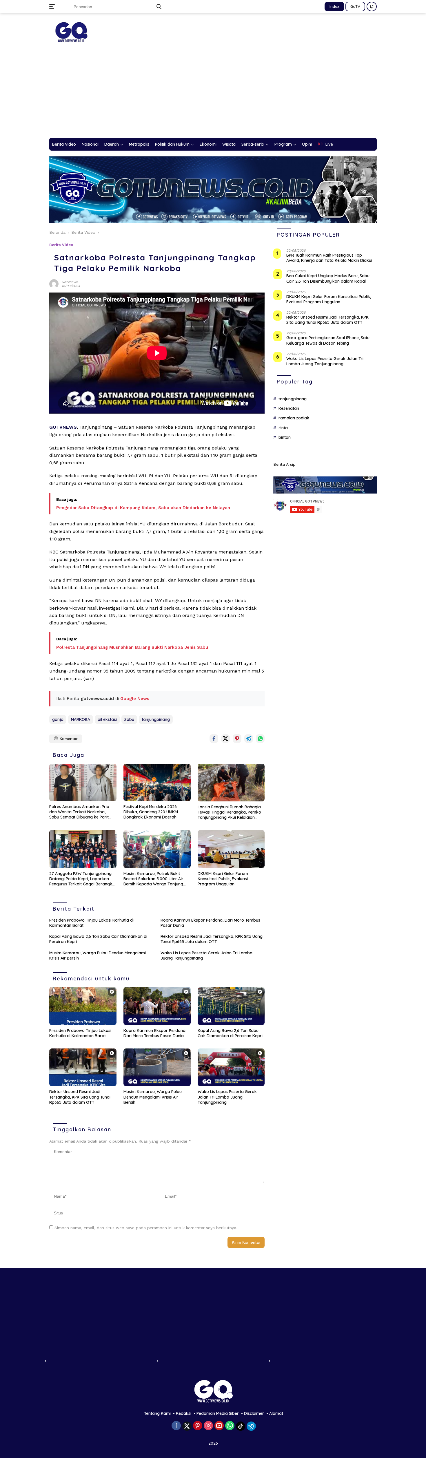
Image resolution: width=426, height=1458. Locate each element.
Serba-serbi (252, 144)
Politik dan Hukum (172, 144)
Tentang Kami (157, 1413)
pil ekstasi (107, 719)
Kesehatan (288, 408)
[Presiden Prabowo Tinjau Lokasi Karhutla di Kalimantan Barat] (82, 1006)
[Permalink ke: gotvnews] (54, 283)
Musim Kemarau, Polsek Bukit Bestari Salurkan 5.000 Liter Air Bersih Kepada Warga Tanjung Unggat (153, 879)
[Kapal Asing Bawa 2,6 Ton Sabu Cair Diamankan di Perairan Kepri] (231, 1006)
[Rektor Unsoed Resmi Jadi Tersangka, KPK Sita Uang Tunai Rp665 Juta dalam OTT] (82, 1067)
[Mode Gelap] (372, 6)
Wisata (229, 144)
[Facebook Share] (214, 738)
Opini (307, 144)
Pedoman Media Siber (217, 1413)
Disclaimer (254, 1413)
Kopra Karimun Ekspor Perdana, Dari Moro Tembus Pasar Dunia (210, 923)
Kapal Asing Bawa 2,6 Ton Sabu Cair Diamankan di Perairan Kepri (98, 939)
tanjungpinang (156, 719)
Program (283, 144)
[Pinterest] (197, 1426)
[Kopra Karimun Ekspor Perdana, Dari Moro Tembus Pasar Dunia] (157, 1006)
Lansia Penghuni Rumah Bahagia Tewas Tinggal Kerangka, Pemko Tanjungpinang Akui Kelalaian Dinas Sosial (229, 812)
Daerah (111, 144)
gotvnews (69, 282)
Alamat (276, 1413)
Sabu (129, 719)
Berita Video (64, 144)
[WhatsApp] (229, 1426)
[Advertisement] (213, 94)
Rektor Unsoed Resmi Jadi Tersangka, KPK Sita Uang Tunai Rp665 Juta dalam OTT (212, 939)
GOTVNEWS (63, 427)
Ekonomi (208, 144)
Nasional (90, 144)
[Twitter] (187, 1426)
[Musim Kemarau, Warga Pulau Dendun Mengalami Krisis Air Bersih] (157, 1067)
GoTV (355, 6)
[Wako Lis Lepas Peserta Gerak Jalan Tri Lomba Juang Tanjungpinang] (231, 1067)
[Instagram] (208, 1426)
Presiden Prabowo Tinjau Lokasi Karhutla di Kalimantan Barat (91, 923)
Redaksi (183, 1413)
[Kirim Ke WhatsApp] (260, 738)
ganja (57, 719)
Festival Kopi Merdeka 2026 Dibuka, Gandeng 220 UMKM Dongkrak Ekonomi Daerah (150, 812)
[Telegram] (251, 1426)
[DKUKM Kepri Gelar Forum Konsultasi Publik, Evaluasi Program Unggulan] (231, 849)
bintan (284, 437)
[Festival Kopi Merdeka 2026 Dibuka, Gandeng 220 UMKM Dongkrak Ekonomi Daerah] (157, 782)
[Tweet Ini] (225, 738)
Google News (134, 698)
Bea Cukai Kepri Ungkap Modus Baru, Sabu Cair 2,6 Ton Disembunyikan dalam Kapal (327, 278)
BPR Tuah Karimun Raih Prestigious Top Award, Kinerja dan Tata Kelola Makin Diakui (329, 258)
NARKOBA (80, 719)
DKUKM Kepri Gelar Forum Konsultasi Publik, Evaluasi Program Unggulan (223, 879)
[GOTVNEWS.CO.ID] (71, 32)
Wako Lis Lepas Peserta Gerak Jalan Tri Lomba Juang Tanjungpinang (206, 955)
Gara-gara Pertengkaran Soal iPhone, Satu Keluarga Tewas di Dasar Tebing (327, 340)
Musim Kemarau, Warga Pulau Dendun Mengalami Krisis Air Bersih (97, 955)
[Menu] (53, 7)
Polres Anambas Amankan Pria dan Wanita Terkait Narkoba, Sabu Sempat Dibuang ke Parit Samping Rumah (79, 812)
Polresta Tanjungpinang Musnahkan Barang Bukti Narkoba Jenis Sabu (132, 647)
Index (334, 6)
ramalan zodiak (293, 418)
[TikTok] (240, 1426)
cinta (283, 427)
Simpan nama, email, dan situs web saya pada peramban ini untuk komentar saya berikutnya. (145, 1227)
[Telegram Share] (248, 738)
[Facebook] (176, 1426)
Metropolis (139, 144)
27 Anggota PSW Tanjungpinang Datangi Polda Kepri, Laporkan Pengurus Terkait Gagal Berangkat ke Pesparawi (82, 879)
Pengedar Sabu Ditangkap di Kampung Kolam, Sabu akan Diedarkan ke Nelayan (143, 507)
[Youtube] (219, 1426)
